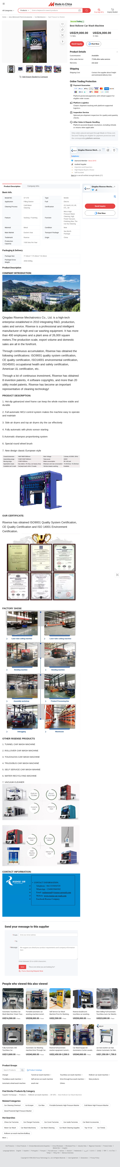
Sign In (73, 175)
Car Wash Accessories (91, 1122)
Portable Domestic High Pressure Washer (64, 1105)
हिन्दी (105, 1151)
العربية (86, 1151)
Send (22, 967)
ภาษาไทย (112, 1151)
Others (62, 1083)
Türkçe (49, 1153)
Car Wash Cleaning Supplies (69, 1128)
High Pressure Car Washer (56, 17)
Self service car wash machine (42, 1079)
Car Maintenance (40, 17)
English (18, 1151)
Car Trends (101, 1128)
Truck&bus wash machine (11, 1079)
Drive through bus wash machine (72, 1079)
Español (26, 1151)
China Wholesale (57, 1146)
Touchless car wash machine (70, 1075)
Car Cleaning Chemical (12, 1105)
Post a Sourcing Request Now (31, 971)
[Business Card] (115, 196)
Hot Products (10, 1146)
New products (94, 1079)
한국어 (92, 1151)
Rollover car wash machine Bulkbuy (17, 1133)
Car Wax (41, 1105)
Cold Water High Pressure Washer (96, 1105)
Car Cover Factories (51, 1122)
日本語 (99, 1151)
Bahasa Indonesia (67, 1153)
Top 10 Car (88, 1128)
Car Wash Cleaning (47, 1128)
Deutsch (69, 1151)
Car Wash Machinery (28, 1128)
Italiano (61, 1151)
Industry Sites (82, 1146)
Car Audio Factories (71, 1122)
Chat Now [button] (95, 44)
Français (43, 1151)
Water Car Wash (10, 1128)
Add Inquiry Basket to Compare (35, 76)
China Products (21, 1146)
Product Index (107, 1146)
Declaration (84, 1158)
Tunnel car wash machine (40, 1075)
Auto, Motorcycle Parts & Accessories (20, 17)
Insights (64, 1148)
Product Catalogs (35, 1070)
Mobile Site (56, 1148)
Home (4, 17)
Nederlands (78, 1151)
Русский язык (52, 1151)
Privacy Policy (94, 1158)
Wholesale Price (70, 1146)
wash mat (34, 1083)
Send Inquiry (77, 44)
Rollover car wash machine (98, 1075)
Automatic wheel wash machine (13, 1083)
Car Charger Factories (31, 1122)
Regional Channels (95, 1146)
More (4, 1138)
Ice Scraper (29, 1105)
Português (34, 1151)
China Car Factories (11, 1122)
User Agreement (73, 1158)
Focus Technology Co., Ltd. (44, 1158)
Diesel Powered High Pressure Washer (18, 1111)
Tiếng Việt (56, 1153)
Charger (5, 1075)
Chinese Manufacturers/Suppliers (39, 1146)
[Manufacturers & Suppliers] (60, 4)
